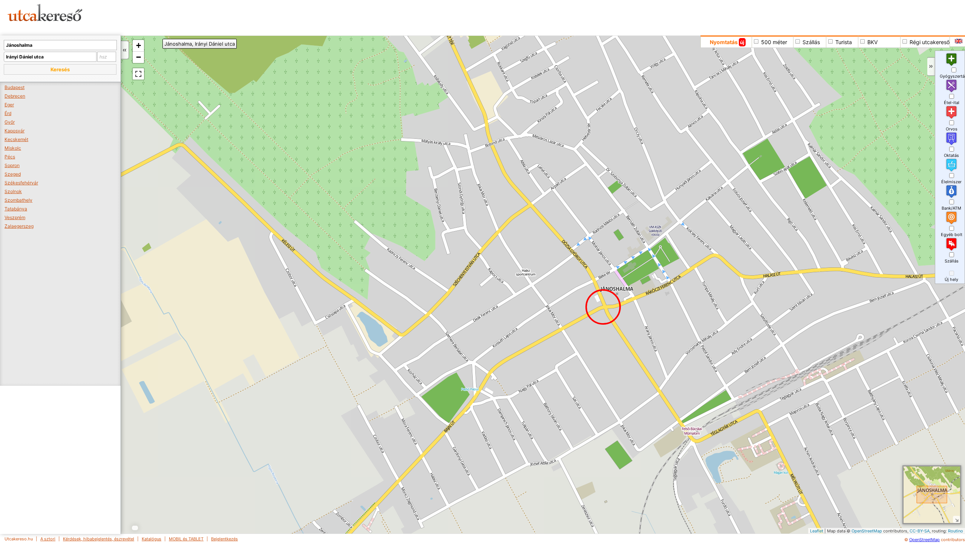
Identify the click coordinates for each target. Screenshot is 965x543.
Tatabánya (16, 208)
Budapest (15, 87)
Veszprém (15, 217)
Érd (8, 113)
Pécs (10, 156)
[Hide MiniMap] (956, 519)
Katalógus (151, 538)
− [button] (138, 57)
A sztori (47, 538)
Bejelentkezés (224, 538)
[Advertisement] (288, 17)
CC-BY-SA (920, 531)
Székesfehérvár (21, 182)
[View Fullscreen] (138, 74)
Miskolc (13, 148)
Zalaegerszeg (19, 226)
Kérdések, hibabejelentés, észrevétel (98, 538)
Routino (955, 531)
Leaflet (816, 531)
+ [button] (138, 45)
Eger (9, 104)
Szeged (13, 174)
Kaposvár (15, 130)
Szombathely (18, 200)
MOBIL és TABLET (186, 538)
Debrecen (15, 96)
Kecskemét (16, 139)
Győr (10, 122)
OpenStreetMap (867, 531)
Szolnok (13, 191)
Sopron (12, 165)
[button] (60, 69)
